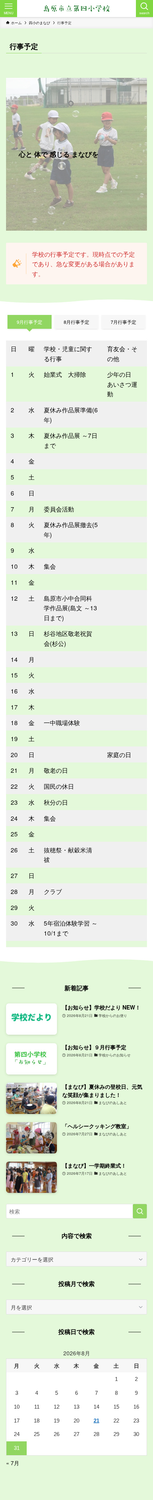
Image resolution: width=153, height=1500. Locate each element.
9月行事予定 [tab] (29, 321)
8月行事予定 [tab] (76, 321)
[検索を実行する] (140, 1211)
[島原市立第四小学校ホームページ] (76, 8)
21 (96, 1421)
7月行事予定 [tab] (123, 321)
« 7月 (12, 1463)
